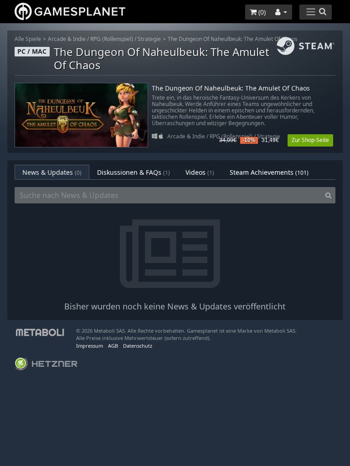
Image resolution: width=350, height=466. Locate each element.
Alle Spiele (28, 38)
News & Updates (52, 172)
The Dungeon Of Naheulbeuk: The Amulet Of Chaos (233, 38)
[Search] (328, 195)
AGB (113, 345)
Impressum (89, 345)
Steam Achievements (269, 172)
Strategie (149, 38)
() (261, 12)
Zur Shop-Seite (310, 140)
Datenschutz (137, 345)
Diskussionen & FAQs (133, 172)
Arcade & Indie (67, 38)
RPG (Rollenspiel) (111, 38)
